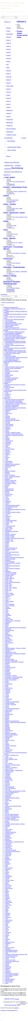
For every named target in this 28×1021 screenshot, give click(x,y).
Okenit (6, 196)
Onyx (5, 230)
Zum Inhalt (3, 14)
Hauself (10, 235)
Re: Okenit (15, 200)
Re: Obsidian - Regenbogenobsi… (13, 288)
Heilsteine (17, 999)
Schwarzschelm (11, 201)
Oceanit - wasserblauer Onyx (15, 187)
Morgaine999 (11, 184)
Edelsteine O (21, 21)
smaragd (10, 226)
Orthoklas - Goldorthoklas (14, 267)
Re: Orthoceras (16, 263)
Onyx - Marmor (9, 238)
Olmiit (5, 221)
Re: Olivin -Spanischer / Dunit (20, 217)
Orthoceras (8, 259)
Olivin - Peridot (9, 204)
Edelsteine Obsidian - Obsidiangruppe (12, 283)
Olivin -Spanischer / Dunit (14, 213)
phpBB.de (16, 1007)
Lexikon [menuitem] (23, 138)
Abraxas (10, 272)
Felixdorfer (10, 192)
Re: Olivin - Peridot (17, 208)
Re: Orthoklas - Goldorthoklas (20, 271)
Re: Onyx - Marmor (17, 242)
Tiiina (9, 218)
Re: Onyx (15, 234)
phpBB (21, 1002)
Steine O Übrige (9, 276)
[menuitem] (8, 28)
